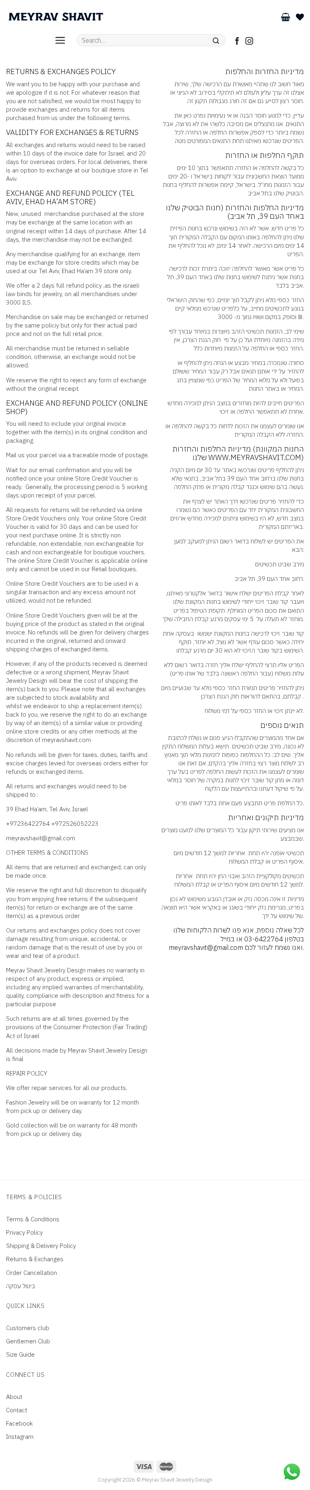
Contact (16, 1410)
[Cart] (285, 17)
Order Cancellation (31, 1273)
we (27, 706)
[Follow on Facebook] (237, 41)
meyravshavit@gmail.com (40, 838)
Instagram (20, 1436)
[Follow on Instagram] (249, 41)
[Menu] (60, 40)
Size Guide (20, 1354)
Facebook (19, 1423)
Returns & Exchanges (34, 1259)
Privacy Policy (24, 1232)
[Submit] (216, 40)
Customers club (27, 1328)
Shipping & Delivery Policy (41, 1246)
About (14, 1397)
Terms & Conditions (32, 1219)
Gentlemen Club (28, 1341)
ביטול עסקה (20, 1286)
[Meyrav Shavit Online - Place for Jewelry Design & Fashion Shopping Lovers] (56, 17)
